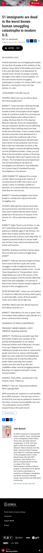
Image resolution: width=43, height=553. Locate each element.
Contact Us (7, 516)
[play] (3, 550)
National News (9, 413)
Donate (36, 3)
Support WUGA (9, 521)
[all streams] (40, 550)
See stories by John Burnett (24, 483)
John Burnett (13, 39)
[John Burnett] (6, 431)
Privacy (6, 525)
